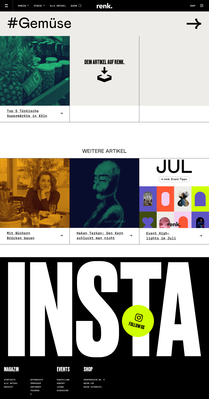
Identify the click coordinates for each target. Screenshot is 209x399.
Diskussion (62, 390)
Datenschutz (36, 380)
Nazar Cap (89, 383)
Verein (22, 6)
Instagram (35, 387)
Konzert (61, 383)
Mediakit (8, 387)
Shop (192, 6)
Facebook (35, 390)
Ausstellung (63, 380)
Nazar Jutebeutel (93, 387)
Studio (38, 6)
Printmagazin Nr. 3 (94, 380)
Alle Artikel (58, 6)
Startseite (10, 380)
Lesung (60, 387)
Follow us (136, 325)
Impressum (35, 383)
